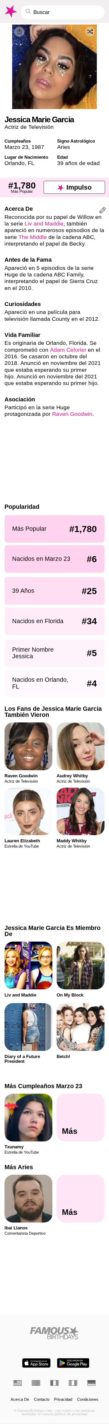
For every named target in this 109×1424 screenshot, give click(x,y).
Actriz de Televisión (29, 127)
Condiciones (87, 1399)
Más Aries (18, 1167)
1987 (37, 147)
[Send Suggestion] (102, 211)
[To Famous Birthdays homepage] (10, 11)
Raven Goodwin (72, 414)
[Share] (19, 32)
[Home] (54, 1333)
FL (31, 163)
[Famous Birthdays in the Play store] (73, 1363)
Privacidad (63, 1399)
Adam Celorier (68, 350)
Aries (63, 147)
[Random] (90, 31)
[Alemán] (91, 1383)
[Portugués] (36, 1383)
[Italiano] (73, 1383)
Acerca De (20, 1399)
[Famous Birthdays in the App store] (36, 1363)
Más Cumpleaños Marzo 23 (43, 1086)
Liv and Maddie (44, 223)
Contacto (41, 1399)
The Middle (33, 237)
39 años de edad (78, 163)
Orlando (14, 163)
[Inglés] (17, 1383)
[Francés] (54, 1383)
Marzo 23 (16, 147)
